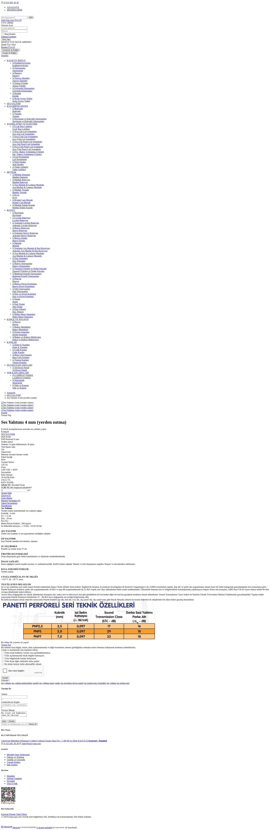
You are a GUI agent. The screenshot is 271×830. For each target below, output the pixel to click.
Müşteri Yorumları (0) (10, 500)
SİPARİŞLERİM (14, 10)
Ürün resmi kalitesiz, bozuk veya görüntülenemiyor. (28, 653)
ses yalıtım (111, 683)
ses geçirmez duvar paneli (72, 683)
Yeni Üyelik (12, 783)
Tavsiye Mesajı (8, 710)
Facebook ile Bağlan (10, 50)
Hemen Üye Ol (8, 47)
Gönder (5, 678)
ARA (31, 18)
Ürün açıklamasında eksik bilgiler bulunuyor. (24, 655)
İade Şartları (12, 765)
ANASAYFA (13, 7)
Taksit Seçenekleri (9, 503)
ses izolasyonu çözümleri (95, 683)
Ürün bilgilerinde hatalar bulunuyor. (20, 658)
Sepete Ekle (6, 493)
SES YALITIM (8, 434)
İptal (4, 721)
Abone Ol (33, 724)
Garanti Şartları (13, 762)
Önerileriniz (6, 505)
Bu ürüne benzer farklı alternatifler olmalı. (23, 664)
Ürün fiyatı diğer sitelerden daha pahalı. (22, 661)
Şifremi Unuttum (8, 36)
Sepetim (4, 55)
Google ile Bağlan (9, 53)
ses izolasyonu (123, 683)
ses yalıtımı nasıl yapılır (49, 683)
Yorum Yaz (6, 645)
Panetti (4, 413)
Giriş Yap (11, 20)
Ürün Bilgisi (6, 498)
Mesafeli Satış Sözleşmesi (18, 754)
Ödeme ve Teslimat (15, 757)
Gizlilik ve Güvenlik (16, 759)
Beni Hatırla (10, 34)
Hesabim (11, 776)
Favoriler (11, 781)
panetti (36, 683)
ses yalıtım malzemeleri (22, 683)
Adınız (4, 694)
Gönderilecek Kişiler (10, 702)
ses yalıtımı (6, 683)
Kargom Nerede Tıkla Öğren (14, 814)
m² (29, 490)
